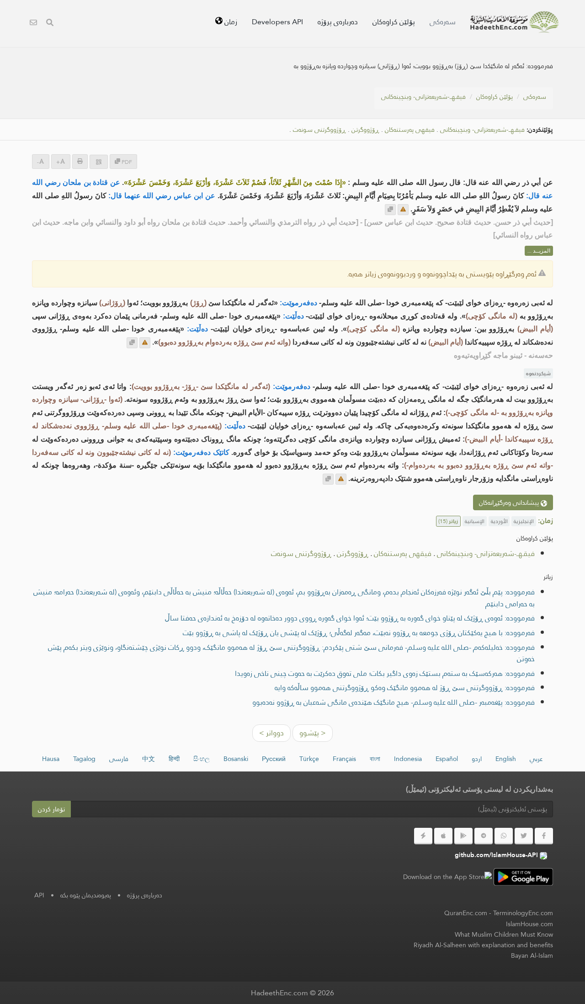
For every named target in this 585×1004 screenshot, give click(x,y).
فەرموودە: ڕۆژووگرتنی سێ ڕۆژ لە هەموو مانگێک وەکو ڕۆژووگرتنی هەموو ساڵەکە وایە (405, 687)
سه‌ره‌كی (443, 21)
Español (447, 759)
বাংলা (375, 759)
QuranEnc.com (465, 913)
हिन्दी (174, 759)
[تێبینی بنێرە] (403, 209)
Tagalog (84, 759)
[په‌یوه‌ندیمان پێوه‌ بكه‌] (33, 23)
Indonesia (408, 759)
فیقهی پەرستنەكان (410, 129)
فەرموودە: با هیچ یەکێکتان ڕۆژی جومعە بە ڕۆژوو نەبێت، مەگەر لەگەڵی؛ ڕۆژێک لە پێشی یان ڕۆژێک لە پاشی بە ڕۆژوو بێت (359, 632)
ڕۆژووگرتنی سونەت (319, 129)
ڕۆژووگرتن (365, 129)
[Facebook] (544, 836)
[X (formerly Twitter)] (524, 836)
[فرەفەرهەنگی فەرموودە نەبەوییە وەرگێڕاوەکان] (514, 22)
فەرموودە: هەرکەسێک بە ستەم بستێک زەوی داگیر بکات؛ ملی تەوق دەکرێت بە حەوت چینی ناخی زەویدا (385, 673)
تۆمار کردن (51, 809)
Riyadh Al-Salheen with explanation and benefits (483, 945)
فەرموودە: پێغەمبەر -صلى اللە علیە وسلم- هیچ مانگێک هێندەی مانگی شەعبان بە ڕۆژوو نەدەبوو (393, 702)
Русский (274, 759)
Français (344, 759)
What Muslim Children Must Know (504, 934)
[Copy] (390, 209)
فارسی (118, 759)
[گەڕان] (50, 23)
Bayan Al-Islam (532, 955)
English (505, 759)
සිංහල (201, 759)
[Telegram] (483, 836)
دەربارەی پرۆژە (338, 21)
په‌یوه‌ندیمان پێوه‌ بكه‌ (85, 895)
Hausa (50, 759)
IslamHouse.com (529, 924)
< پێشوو (312, 733)
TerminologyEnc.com (523, 913)
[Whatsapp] (504, 836)
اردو (477, 759)
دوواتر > (271, 733)
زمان (230, 21)
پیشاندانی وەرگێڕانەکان (510, 502)
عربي (536, 759)
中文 (148, 759)
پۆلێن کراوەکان (393, 21)
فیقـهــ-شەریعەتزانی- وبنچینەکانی (423, 97)
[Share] (99, 162)
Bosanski (235, 759)
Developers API (277, 21)
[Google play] (463, 836)
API (39, 895)
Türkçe (309, 759)
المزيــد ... (538, 251)
